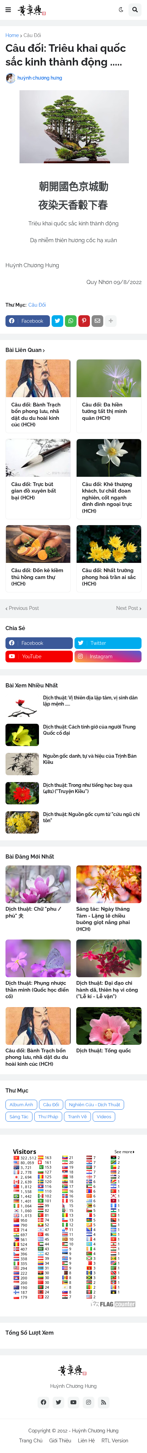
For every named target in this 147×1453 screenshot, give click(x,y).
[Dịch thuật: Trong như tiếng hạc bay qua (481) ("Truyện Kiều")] (22, 793)
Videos (104, 1116)
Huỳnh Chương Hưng (95, 1430)
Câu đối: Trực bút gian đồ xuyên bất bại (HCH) (33, 491)
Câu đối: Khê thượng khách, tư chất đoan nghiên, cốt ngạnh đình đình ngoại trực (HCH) (107, 497)
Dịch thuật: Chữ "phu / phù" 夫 (33, 912)
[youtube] (73, 1402)
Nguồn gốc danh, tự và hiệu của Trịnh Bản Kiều (89, 759)
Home (12, 35)
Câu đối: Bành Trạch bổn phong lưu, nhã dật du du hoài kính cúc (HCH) (36, 415)
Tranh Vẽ (77, 1116)
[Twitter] (57, 321)
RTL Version (115, 1440)
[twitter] (58, 1402)
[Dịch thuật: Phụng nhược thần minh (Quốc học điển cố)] (38, 958)
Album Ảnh (21, 1104)
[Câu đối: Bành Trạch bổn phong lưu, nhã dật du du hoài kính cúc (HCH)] (38, 378)
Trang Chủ (30, 1440)
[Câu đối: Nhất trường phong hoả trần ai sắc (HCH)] (109, 544)
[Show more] (111, 321)
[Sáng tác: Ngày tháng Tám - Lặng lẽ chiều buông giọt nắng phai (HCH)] (109, 884)
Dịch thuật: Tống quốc (103, 1051)
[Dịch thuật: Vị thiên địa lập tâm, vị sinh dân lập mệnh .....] (22, 706)
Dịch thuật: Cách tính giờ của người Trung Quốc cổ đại (89, 730)
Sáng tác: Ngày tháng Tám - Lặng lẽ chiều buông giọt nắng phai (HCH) (103, 919)
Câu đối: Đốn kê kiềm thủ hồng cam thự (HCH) (37, 577)
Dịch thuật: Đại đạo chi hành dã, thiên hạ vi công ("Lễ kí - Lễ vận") (107, 990)
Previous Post (24, 608)
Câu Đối (32, 35)
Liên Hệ (86, 1440)
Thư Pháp (48, 1116)
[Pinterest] (84, 321)
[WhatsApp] (71, 321)
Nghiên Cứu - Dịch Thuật (94, 1104)
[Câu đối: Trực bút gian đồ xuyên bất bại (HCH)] (38, 458)
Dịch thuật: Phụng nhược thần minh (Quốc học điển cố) (37, 990)
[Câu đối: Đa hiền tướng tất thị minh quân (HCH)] (109, 378)
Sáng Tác (19, 1116)
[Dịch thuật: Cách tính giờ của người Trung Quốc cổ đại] (22, 735)
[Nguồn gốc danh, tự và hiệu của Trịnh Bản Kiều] (22, 764)
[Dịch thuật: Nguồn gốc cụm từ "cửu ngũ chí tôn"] (22, 822)
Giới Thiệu (60, 1440)
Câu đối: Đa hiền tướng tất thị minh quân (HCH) (104, 411)
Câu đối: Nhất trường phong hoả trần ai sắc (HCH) (109, 577)
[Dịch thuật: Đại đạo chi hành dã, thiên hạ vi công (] (109, 958)
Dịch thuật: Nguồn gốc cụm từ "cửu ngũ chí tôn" (91, 817)
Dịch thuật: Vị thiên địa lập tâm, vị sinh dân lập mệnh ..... (90, 701)
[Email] (97, 321)
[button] (8, 10)
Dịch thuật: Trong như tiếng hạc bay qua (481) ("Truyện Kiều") (87, 788)
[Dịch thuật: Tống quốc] (109, 1026)
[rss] (103, 1402)
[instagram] (88, 1402)
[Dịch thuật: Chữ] (38, 884)
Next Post (127, 608)
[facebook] (43, 1402)
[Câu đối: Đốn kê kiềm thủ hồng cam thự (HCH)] (38, 544)
